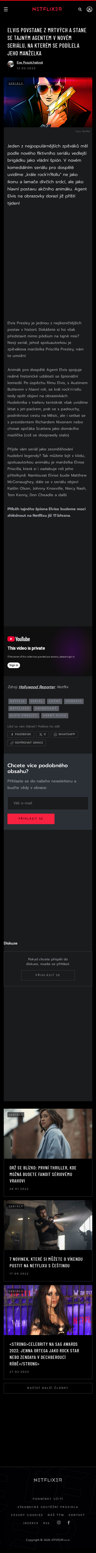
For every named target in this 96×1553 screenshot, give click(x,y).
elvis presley (24, 715)
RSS (46, 1523)
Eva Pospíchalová (30, 62)
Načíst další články (48, 1388)
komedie (74, 701)
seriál (37, 701)
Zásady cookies (27, 1515)
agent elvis (54, 715)
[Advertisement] (48, 264)
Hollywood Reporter (37, 687)
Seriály (16, 83)
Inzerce (31, 1523)
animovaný (46, 708)
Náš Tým (56, 1515)
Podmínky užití (48, 1499)
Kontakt (77, 1515)
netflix (17, 701)
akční (54, 701)
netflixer (20, 708)
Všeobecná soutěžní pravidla (48, 1507)
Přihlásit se (31, 819)
